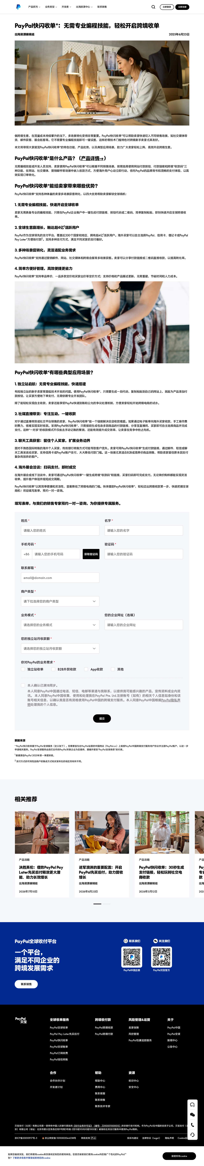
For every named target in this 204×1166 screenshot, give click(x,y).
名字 (108, 520)
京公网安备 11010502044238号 (60, 1138)
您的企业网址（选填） (120, 615)
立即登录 (167, 7)
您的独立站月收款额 (35, 638)
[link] (18, 7)
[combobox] (36, 598)
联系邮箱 (27, 568)
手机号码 (27, 544)
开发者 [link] (65, 7)
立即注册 (182, 7)
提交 (102, 718)
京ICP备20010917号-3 (26, 1138)
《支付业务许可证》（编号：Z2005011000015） (97, 1125)
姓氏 (24, 520)
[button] (68, 1019)
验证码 (109, 544)
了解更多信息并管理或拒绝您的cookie (31, 1157)
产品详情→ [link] (92, 158)
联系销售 (26, 984)
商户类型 (27, 591)
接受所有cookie (179, 1156)
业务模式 (27, 615)
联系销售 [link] (102, 7)
